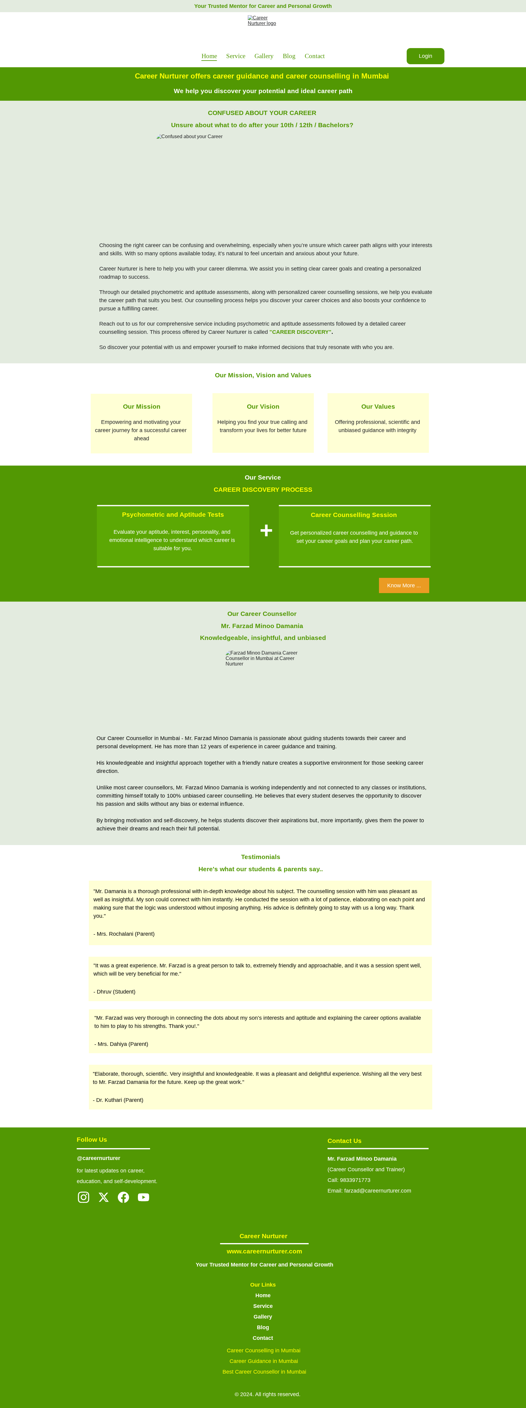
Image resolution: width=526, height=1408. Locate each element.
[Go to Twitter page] (103, 1197)
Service (235, 56)
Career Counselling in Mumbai (264, 1350)
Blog (289, 56)
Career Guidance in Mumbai (265, 1361)
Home (209, 56)
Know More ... (404, 585)
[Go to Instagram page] (83, 1197)
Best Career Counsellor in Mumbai (264, 1372)
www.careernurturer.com (264, 1251)
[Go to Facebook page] (123, 1197)
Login (425, 56)
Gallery (264, 56)
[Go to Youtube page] (143, 1197)
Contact (315, 56)
